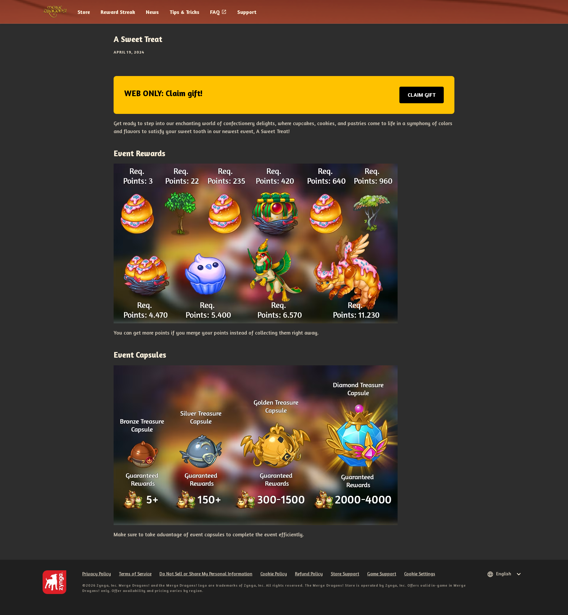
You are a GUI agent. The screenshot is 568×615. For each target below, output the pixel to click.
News (152, 12)
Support (246, 12)
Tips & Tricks (184, 12)
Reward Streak (118, 12)
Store (84, 12)
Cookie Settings (419, 574)
